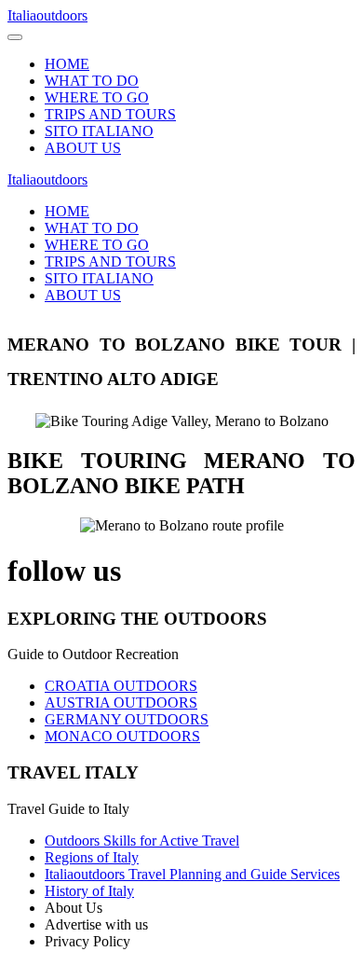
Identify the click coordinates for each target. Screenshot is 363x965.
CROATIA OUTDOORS (121, 686)
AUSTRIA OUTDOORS (121, 702)
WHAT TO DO (92, 81)
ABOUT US (83, 148)
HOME (67, 64)
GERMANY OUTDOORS (126, 719)
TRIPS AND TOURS (110, 114)
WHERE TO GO (97, 97)
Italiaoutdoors (47, 15)
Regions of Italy (92, 857)
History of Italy (89, 891)
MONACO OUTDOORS (122, 736)
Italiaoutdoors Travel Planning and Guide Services (192, 874)
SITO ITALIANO (99, 131)
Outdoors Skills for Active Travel (142, 840)
